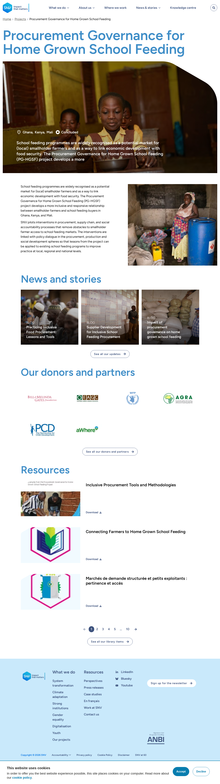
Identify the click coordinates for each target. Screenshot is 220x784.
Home (7, 19)
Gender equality (58, 717)
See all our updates (107, 354)
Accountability (60, 755)
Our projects (61, 740)
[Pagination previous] (86, 629)
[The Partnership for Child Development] (42, 429)
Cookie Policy (104, 755)
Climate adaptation (60, 694)
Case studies (93, 694)
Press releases (93, 687)
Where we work (115, 8)
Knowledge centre (183, 8)
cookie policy (22, 777)
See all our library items (107, 641)
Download (92, 512)
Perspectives (93, 681)
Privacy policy (84, 755)
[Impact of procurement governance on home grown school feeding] (170, 317)
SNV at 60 (140, 755)
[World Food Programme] (132, 398)
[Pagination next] (134, 629)
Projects (20, 19)
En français (91, 701)
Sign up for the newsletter (169, 683)
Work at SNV (93, 708)
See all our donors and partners (107, 451)
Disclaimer (124, 755)
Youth (56, 733)
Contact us (91, 714)
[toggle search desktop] (213, 7)
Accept (181, 771)
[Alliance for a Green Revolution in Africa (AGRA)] (178, 398)
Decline (201, 771)
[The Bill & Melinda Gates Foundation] (42, 398)
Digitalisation (61, 726)
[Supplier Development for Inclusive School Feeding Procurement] (110, 317)
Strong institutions (60, 706)
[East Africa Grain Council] (87, 398)
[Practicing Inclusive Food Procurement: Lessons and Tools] (49, 317)
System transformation (62, 683)
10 (127, 629)
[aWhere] (87, 429)
